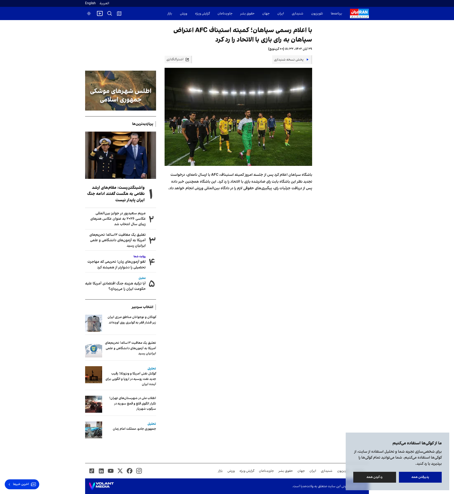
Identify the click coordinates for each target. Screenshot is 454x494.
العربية (104, 3)
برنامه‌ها (336, 13)
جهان (266, 13)
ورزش (183, 13)
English (90, 3)
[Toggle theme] (89, 13)
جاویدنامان (225, 13)
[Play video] (100, 13)
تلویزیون (317, 13)
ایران (280, 13)
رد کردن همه (375, 477)
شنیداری (297, 13)
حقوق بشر (247, 13)
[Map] (119, 13)
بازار (169, 13)
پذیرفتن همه (420, 477)
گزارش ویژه (202, 13)
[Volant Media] (101, 486)
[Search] (110, 13)
